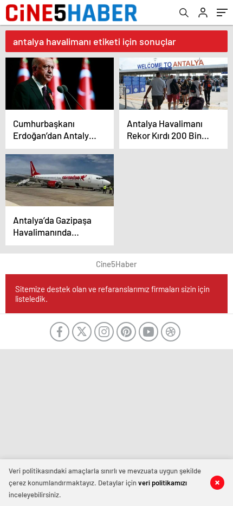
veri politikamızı (162, 482)
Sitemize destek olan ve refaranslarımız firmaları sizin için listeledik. (112, 293)
